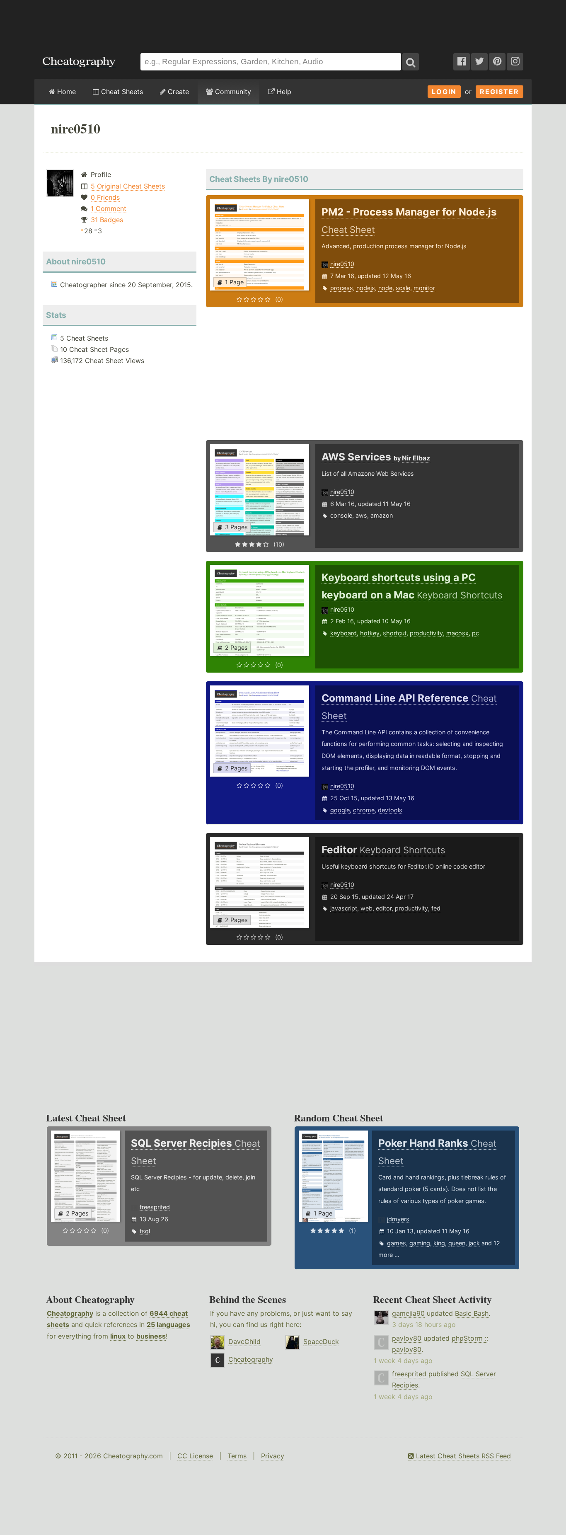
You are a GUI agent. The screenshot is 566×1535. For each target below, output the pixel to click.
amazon (381, 515)
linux (118, 1336)
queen (456, 1243)
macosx (457, 633)
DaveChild (244, 1341)
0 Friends (105, 197)
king (439, 1243)
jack (474, 1243)
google (340, 810)
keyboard (343, 633)
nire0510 (342, 263)
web (366, 908)
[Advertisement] (283, 22)
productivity (426, 633)
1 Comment (108, 208)
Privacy (272, 1456)
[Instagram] (515, 61)
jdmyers (398, 1219)
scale (403, 287)
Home (65, 91)
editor (384, 908)
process (341, 287)
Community (232, 91)
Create (177, 91)
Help (283, 91)
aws (361, 515)
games (396, 1243)
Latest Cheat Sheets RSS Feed (462, 1456)
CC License (195, 1456)
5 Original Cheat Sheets (128, 186)
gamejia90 (408, 1313)
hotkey (370, 633)
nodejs (365, 287)
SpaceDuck (321, 1341)
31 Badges (107, 219)
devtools (390, 810)
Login (444, 91)
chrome (364, 810)
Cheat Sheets (121, 91)
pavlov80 (406, 1338)
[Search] (410, 61)
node (385, 287)
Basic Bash (472, 1313)
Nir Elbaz (416, 458)
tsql (145, 1231)
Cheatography (70, 1313)
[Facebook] (461, 61)
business (151, 1336)
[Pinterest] (497, 61)
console (341, 515)
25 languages (168, 1324)
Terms (237, 1456)
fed (435, 908)
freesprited (155, 1207)
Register (499, 91)
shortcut (394, 633)
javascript (343, 908)
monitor (424, 287)
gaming (419, 1243)
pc (475, 633)
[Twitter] (479, 61)
